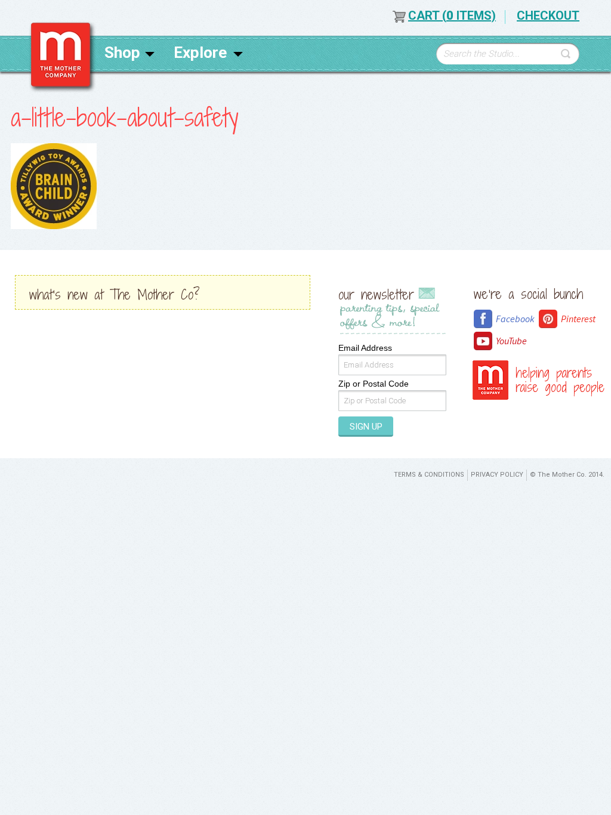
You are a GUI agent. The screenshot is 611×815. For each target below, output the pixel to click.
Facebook (515, 319)
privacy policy (497, 474)
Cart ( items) (452, 15)
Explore (200, 52)
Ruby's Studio (62, 57)
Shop (122, 52)
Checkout (548, 15)
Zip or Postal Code (373, 383)
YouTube (511, 341)
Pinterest (578, 319)
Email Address (365, 348)
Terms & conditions (429, 474)
